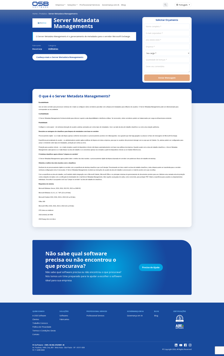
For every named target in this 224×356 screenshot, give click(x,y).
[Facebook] (185, 345)
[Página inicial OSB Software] (40, 5)
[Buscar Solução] (165, 5)
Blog (123, 4)
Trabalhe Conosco (40, 323)
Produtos (43, 13)
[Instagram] (190, 345)
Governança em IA (110, 4)
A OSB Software (39, 315)
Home (35, 13)
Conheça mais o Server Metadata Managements (59, 57)
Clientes (35, 319)
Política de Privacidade (41, 327)
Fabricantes (64, 319)
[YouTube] (180, 345)
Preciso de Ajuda (150, 267)
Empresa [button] (60, 4)
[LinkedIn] (176, 345)
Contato (35, 334)
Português (183, 5)
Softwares (64, 315)
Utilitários (53, 48)
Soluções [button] (71, 4)
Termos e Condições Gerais (44, 330)
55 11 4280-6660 (38, 350)
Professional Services (90, 4)
